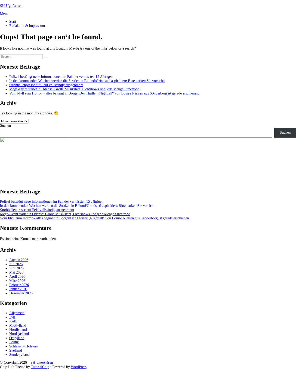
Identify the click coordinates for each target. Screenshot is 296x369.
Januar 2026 (18, 289)
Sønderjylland (19, 354)
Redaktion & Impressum (27, 26)
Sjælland (15, 350)
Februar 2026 (19, 285)
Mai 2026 (16, 272)
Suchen (5, 125)
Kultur (14, 321)
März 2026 (17, 281)
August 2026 (18, 260)
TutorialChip (40, 367)
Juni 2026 (16, 268)
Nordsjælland (19, 334)
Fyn (12, 317)
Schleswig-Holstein (23, 346)
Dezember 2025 (21, 293)
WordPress (78, 367)
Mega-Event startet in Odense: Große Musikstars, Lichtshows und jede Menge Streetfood (74, 89)
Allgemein (17, 313)
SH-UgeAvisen (11, 6)
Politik (14, 342)
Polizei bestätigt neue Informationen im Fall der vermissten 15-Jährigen (61, 77)
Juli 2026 (16, 264)
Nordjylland (18, 329)
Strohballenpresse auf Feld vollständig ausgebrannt (46, 85)
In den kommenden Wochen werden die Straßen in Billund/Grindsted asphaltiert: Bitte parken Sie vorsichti (87, 81)
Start (12, 21)
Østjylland (16, 338)
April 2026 (17, 276)
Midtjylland (17, 325)
